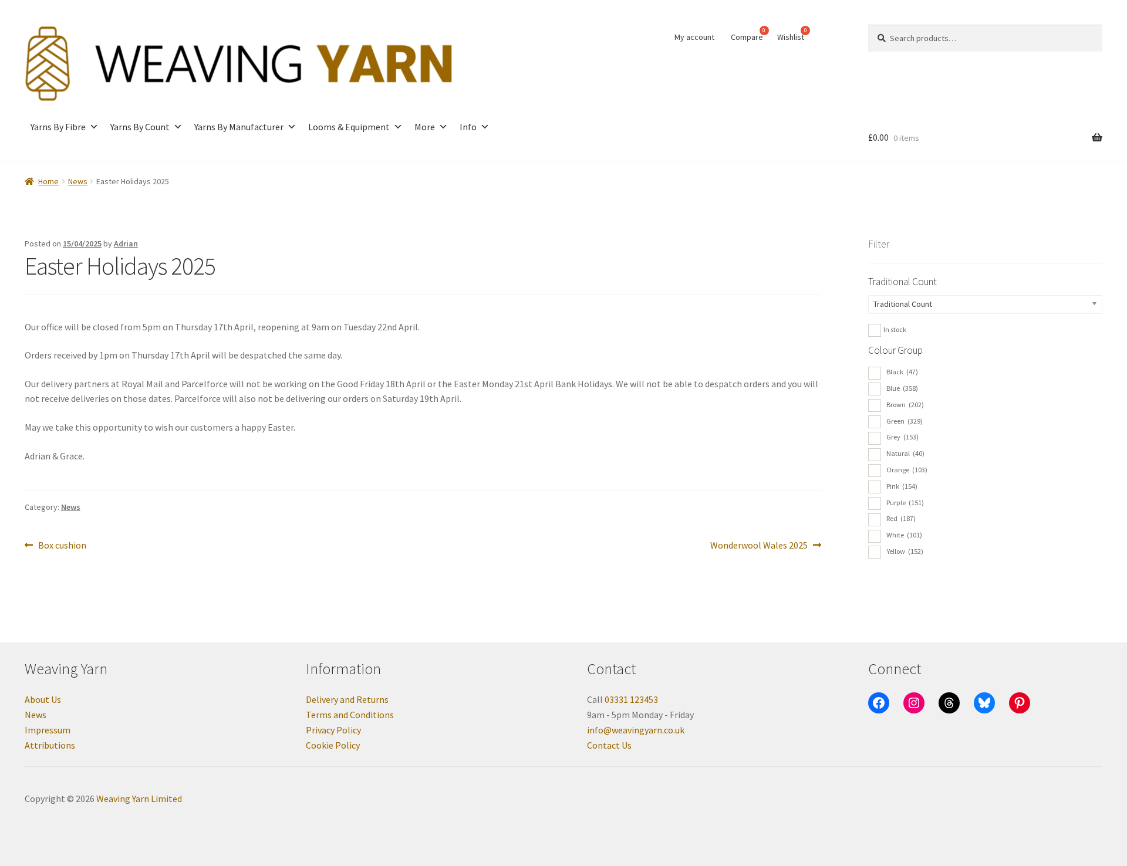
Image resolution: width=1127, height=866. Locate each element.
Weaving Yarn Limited (139, 798)
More (424, 127)
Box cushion (62, 546)
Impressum (47, 730)
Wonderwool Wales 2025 (759, 546)
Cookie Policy (333, 745)
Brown (905, 404)
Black (902, 371)
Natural (905, 453)
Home (48, 181)
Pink (901, 486)
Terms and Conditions (350, 714)
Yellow (904, 551)
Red (901, 518)
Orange (906, 469)
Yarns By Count (140, 127)
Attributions (50, 745)
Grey (902, 436)
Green (904, 421)
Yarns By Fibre (58, 127)
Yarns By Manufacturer (239, 127)
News (77, 181)
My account (694, 37)
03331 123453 (631, 699)
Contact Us (609, 745)
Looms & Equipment (349, 127)
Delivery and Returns (347, 699)
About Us (43, 699)
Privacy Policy (333, 730)
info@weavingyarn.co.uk (635, 730)
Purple (905, 502)
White (904, 534)
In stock (894, 329)
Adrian (126, 243)
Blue (902, 388)
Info (468, 127)
